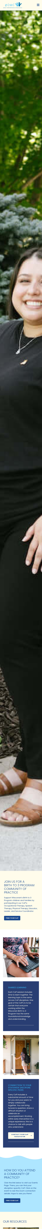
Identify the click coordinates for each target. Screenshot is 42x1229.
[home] (12, 5)
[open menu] (38, 4)
